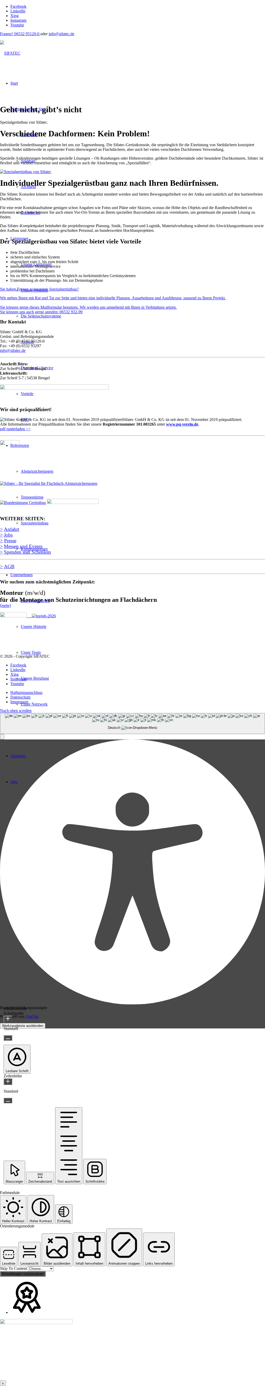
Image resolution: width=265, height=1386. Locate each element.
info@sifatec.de (61, 34)
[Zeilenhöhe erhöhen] (8, 1081)
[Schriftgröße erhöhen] (8, 1019)
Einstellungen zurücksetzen (22, 1274)
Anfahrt (11, 529)
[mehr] (5, 605)
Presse (10, 540)
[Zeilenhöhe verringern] (8, 1100)
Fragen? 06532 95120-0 (20, 34)
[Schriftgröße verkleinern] (8, 1038)
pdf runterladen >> (15, 429)
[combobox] (132, 723)
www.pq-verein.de (182, 424)
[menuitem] (137, 692)
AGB (9, 566)
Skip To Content (14, 1268)
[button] (2, 736)
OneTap (32, 1016)
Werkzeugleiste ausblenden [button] (22, 1026)
